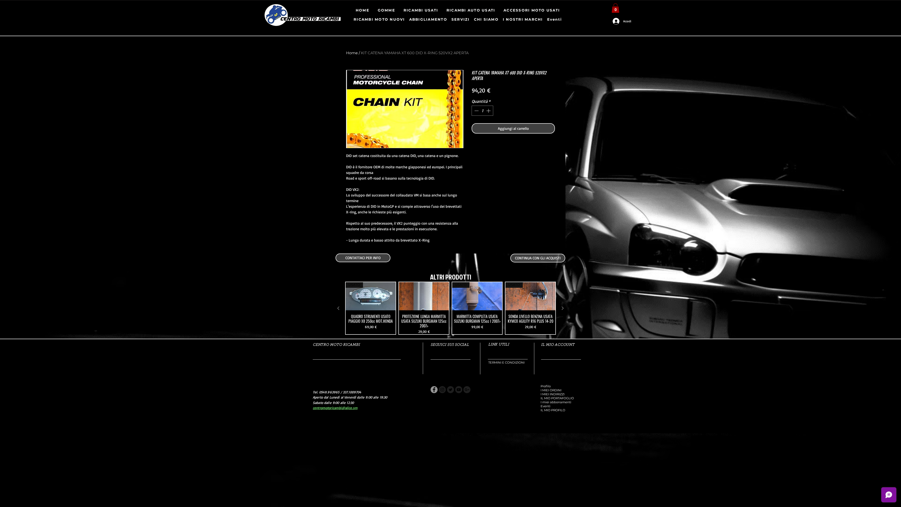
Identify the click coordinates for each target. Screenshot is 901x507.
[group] (450, 308)
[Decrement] (476, 110)
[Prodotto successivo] (562, 308)
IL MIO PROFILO (553, 410)
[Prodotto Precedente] (338, 308)
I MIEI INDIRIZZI (553, 394)
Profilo (546, 386)
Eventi (545, 406)
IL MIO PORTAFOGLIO (557, 398)
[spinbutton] (482, 110)
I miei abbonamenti (556, 402)
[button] (615, 8)
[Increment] (488, 110)
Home (352, 53)
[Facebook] (434, 389)
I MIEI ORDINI (551, 390)
